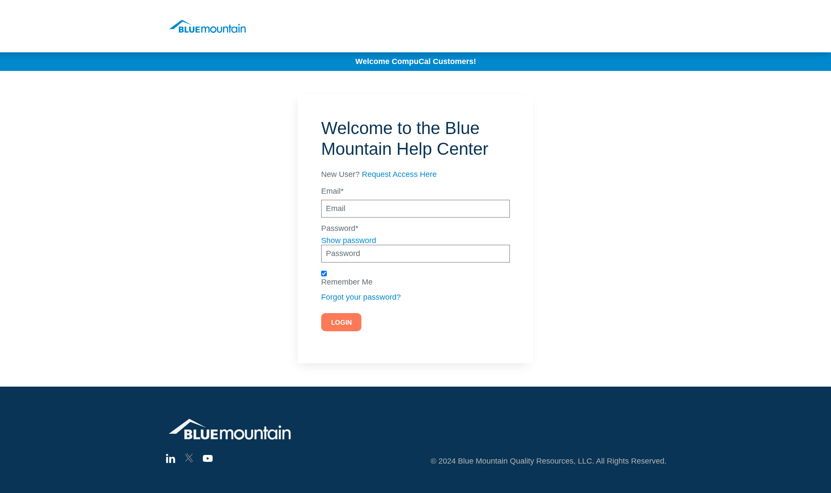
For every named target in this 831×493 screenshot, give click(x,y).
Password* (339, 228)
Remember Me (347, 282)
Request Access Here (399, 174)
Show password (348, 240)
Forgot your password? (361, 297)
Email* (332, 191)
